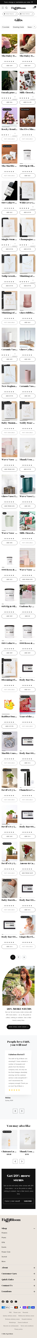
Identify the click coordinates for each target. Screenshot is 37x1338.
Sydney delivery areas (9, 1316)
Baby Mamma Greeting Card (17, 423)
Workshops (12, 1322)
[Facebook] (3, 1301)
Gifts (3, 1242)
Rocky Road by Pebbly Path (17, 129)
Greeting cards (18, 27)
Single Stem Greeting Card (16, 239)
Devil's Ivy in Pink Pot (14, 826)
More (3, 1261)
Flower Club (6, 1252)
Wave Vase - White (12, 459)
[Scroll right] (34, 26)
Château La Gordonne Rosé (17, 1151)
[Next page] (24, 957)
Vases (30, 27)
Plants (4, 1238)
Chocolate (5, 27)
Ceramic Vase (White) (14, 349)
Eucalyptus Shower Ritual (16, 92)
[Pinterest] (11, 1301)
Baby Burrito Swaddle (14, 900)
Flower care (17, 1312)
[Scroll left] (2, 26)
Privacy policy (18, 1329)
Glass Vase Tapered (13, 496)
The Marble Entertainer (15, 166)
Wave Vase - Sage (11, 533)
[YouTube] (16, 1301)
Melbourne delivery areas (26, 1316)
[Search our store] (6, 8)
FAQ (10, 1312)
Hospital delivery (27, 1319)
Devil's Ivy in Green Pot (14, 863)
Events (4, 1247)
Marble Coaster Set (12, 753)
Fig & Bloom (9, 1334)
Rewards (25, 1312)
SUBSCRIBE (28, 1201)
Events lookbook (23, 1322)
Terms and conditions (27, 1326)
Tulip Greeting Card (13, 276)
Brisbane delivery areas (12, 1319)
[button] (15, 1111)
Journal (4, 1257)
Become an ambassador (11, 1326)
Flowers (4, 1233)
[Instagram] (7, 1301)
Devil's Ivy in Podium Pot (15, 790)
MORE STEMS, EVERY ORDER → (18, 1027)
